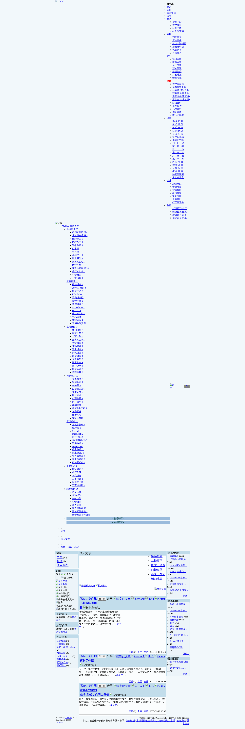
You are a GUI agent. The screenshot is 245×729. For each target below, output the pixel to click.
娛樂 (169, 118)
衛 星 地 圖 (177, 171)
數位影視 (77, 369)
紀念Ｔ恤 (176, 28)
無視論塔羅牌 (80, 268)
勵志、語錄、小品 (70, 547)
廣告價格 (176, 40)
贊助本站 (176, 22)
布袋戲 (76, 385)
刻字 (172, 623)
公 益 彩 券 (177, 134)
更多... (186, 596)
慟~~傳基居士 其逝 (179, 662)
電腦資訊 (72, 281)
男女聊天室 (178, 177)
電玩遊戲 (72, 421)
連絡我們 (181, 720)
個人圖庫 (76, 505)
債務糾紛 (174, 556)
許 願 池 (178, 155)
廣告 (169, 34)
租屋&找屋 (77, 482)
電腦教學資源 (79, 323)
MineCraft (77, 434)
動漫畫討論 (78, 388)
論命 (169, 81)
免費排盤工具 (179, 87)
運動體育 (77, 346)
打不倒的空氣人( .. (179, 559)
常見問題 (176, 196)
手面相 (75, 252)
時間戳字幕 (178, 174)
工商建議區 (78, 485)
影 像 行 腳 (177, 121)
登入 (169, 7)
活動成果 (76, 495)
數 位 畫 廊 (177, 127)
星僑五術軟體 (79, 232)
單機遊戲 (77, 443)
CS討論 (76, 428)
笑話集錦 (77, 372)
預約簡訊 (176, 68)
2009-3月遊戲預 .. (178, 565)
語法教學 (176, 193)
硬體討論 (77, 284)
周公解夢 (176, 112)
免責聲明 (130, 720)
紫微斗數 (77, 245)
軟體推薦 (77, 301)
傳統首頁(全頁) (179, 211)
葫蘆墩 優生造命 (180, 90)
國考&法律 (78, 339)
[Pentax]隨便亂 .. (178, 584)
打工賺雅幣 (178, 202)
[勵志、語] (86, 598)
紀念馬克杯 (178, 31)
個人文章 (65, 539)
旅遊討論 (77, 356)
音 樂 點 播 (177, 168)
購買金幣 (176, 62)
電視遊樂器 (78, 456)
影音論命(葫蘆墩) (181, 96)
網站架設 (77, 320)
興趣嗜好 (72, 376)
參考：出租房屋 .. (178, 604)
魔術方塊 (76, 415)
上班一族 (77, 336)
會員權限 (176, 190)
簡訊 (169, 56)
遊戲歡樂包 (78, 424)
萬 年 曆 (178, 159)
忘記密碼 (171, 13)
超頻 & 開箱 (79, 288)
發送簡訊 (176, 65)
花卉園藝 (76, 411)
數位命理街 (178, 115)
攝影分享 (77, 362)
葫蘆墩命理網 (79, 235)
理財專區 (76, 395)
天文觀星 (77, 359)
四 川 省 (178, 143)
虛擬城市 (77, 469)
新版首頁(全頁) (179, 208)
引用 (140, 652)
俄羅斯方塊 (178, 140)
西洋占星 (76, 265)
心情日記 (76, 502)
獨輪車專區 (78, 418)
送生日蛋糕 (178, 137)
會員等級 (176, 187)
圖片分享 (77, 366)
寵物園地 (76, 405)
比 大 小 (178, 149)
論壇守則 (176, 183)
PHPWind (68, 718)
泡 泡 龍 (178, 152)
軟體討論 (77, 304)
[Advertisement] (144, 628)
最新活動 (176, 199)
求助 (169, 180)
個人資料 (62, 564)
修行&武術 (78, 271)
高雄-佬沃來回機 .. (179, 590)
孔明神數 (176, 109)
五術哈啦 (77, 278)
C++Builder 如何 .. (178, 577)
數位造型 (76, 498)
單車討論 (77, 349)
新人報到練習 (79, 508)
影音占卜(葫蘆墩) (181, 99)
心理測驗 (77, 398)
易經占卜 (77, 255)
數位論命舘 (178, 84)
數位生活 (77, 291)
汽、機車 (77, 402)
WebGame (77, 446)
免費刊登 (176, 50)
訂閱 (187, 386)
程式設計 (76, 317)
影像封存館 (62, 662)
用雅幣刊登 (178, 46)
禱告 (172, 626)
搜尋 (169, 15)
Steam (75, 431)
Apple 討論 (78, 307)
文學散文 (77, 379)
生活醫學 (77, 343)
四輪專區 (61, 653)
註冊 (169, 10)
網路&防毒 (78, 313)
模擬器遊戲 (78, 462)
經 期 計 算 (177, 162)
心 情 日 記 (177, 130)
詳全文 (119, 675)
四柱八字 (77, 242)
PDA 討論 (77, 294)
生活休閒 (72, 326)
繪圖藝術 (77, 382)
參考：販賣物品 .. (178, 629)
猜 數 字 (178, 146)
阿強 (63, 531)
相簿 (60, 561)
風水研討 (77, 258)
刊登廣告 (176, 37)
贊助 (169, 18)
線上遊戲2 (78, 453)
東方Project (77, 437)
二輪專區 (61, 644)
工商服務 (71, 466)
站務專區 (72, 489)
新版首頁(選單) (179, 215)
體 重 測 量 (177, 165)
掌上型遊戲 (78, 459)
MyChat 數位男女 (70, 226)
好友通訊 (176, 74)
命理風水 (72, 229)
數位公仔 (176, 25)
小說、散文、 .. (64, 656)
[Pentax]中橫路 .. (178, 571)
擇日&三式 (78, 261)
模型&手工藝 (79, 408)
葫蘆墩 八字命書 (180, 93)
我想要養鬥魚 (176, 647)
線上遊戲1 (78, 449)
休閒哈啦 (77, 330)
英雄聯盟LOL (79, 440)
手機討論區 (78, 297)
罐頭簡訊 (176, 78)
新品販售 (76, 475)
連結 (146, 652)
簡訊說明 (176, 59)
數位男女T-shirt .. (178, 668)
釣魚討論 (77, 352)
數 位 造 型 (177, 124)
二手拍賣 (77, 479)
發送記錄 (176, 71)
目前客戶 (176, 53)
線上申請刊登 (179, 43)
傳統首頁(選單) (179, 218)
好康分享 (76, 472)
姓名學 (75, 248)
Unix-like (76, 310)
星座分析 (176, 106)
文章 (60, 557)
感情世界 (77, 333)
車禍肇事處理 (176, 616)
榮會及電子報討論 (81, 515)
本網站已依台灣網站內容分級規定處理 (155, 720)
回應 (131, 652)
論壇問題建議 (79, 511)
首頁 (169, 205)
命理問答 (77, 239)
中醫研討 (76, 274)
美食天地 (77, 392)
